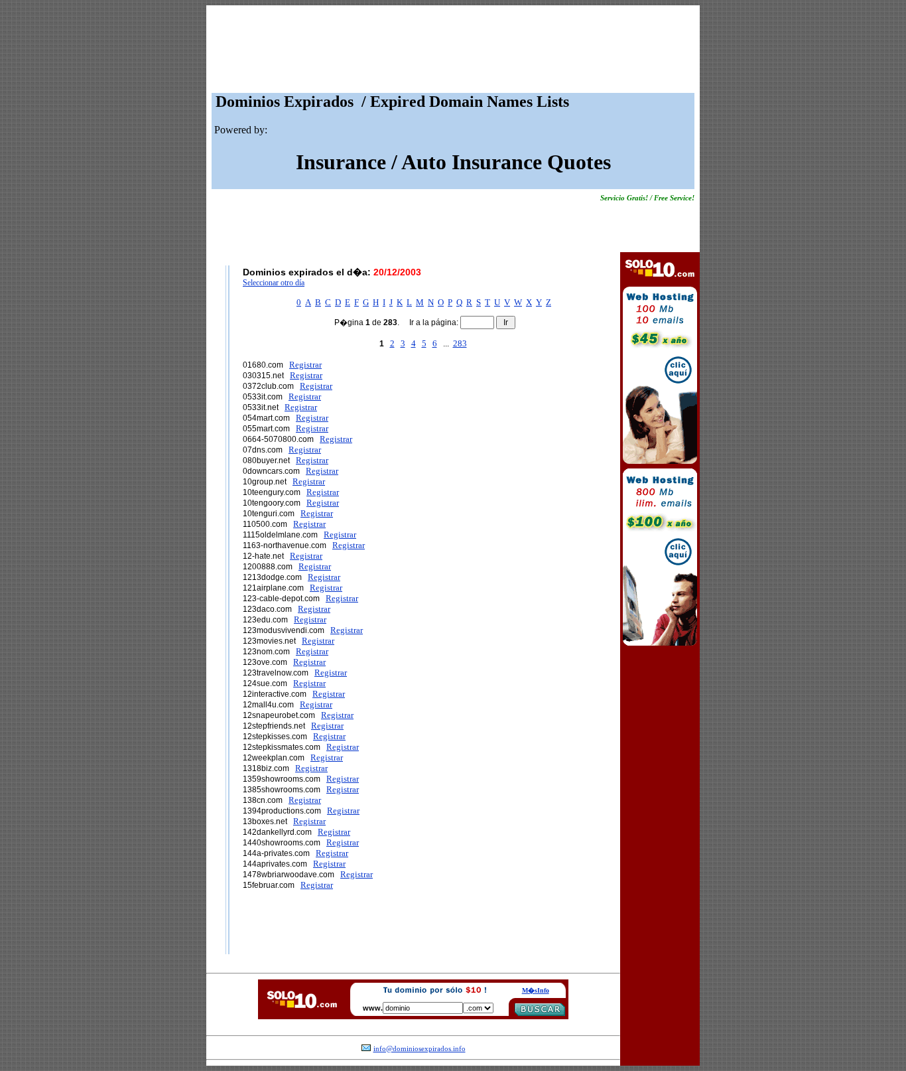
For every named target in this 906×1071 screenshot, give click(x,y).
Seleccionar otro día (273, 282)
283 (460, 343)
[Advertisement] (453, 52)
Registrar (305, 365)
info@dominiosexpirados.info (419, 1048)
